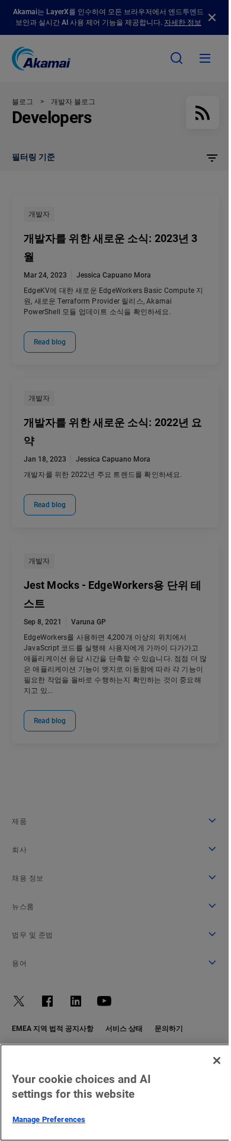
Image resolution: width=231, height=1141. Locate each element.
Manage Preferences (48, 1119)
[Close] (217, 1060)
